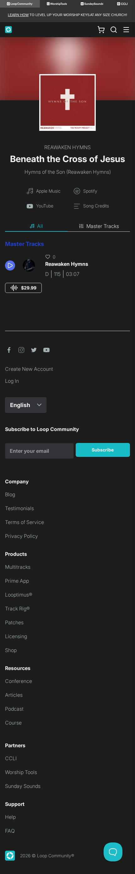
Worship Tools (21, 772)
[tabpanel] (67, 273)
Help (10, 817)
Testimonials (19, 508)
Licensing (16, 636)
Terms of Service (24, 522)
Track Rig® (17, 608)
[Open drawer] (126, 29)
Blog (10, 494)
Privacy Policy (21, 536)
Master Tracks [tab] (102, 226)
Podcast (14, 709)
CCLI (11, 758)
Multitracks (17, 567)
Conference (18, 681)
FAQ (10, 831)
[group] (23, 288)
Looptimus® (18, 594)
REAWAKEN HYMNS (67, 147)
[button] (11, 265)
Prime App (17, 581)
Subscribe (103, 449)
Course (13, 723)
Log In (12, 381)
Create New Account (29, 369)
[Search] (113, 29)
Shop (11, 650)
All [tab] (40, 226)
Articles (14, 695)
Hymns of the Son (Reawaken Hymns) (67, 172)
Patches (14, 622)
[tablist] (67, 226)
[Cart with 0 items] (101, 29)
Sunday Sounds (22, 786)
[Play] (10, 265)
